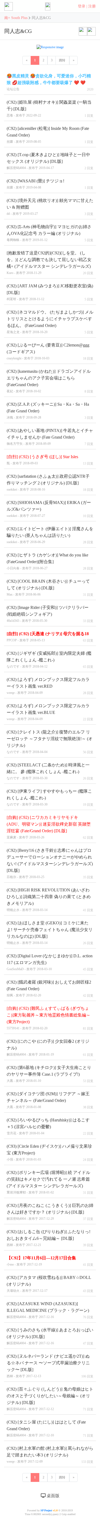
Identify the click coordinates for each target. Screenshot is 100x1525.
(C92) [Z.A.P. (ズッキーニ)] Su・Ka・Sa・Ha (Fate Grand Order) (48, 410)
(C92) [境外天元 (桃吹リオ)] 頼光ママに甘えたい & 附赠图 (50, 207)
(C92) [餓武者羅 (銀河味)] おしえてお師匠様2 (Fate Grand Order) (49, 988)
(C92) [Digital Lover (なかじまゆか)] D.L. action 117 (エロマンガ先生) (50, 962)
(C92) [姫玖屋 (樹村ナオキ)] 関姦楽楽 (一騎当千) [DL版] (49, 108)
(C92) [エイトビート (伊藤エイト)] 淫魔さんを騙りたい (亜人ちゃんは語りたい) (50, 535)
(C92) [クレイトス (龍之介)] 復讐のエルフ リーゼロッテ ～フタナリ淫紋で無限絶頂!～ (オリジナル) (50, 742)
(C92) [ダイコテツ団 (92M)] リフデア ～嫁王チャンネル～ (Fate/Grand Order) (48, 1100)
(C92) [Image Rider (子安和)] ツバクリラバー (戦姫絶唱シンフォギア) (48, 614)
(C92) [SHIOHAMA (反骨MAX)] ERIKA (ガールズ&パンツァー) (49, 509)
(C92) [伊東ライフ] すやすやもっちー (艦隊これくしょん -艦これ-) (49, 797)
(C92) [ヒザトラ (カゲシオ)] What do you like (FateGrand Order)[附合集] (47, 561)
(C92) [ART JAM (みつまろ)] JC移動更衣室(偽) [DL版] (50, 292)
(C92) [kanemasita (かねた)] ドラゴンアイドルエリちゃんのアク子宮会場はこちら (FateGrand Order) (49, 381)
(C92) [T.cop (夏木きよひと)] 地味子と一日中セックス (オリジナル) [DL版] (48, 161)
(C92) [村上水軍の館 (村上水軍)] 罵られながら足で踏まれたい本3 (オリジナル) (50, 1454)
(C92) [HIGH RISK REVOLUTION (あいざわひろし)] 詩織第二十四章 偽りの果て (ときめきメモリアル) (49, 900)
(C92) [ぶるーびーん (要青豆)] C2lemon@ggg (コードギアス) (48, 351)
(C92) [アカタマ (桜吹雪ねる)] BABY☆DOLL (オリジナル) (49, 1284)
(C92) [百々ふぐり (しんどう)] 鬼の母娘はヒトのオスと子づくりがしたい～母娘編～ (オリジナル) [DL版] (50, 1399)
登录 (81, 6)
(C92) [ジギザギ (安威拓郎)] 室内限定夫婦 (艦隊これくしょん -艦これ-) (49, 659)
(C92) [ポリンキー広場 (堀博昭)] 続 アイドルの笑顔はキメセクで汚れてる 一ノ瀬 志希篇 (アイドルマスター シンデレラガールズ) (48, 1182)
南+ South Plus (16, 18)
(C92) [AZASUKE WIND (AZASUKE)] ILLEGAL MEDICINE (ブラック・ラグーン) (48, 1310)
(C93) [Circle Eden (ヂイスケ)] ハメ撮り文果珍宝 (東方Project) (49, 1152)
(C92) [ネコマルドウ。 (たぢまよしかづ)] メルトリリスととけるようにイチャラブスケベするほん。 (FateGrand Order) (50, 322)
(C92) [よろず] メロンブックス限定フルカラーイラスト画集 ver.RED (48, 686)
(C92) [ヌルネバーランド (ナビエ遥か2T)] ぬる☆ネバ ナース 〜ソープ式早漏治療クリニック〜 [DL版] (48, 1366)
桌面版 (52, 1495)
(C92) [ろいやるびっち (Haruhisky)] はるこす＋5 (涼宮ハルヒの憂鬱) (48, 1126)
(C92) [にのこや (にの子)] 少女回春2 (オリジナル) (48, 1047)
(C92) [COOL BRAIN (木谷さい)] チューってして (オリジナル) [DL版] (48, 587)
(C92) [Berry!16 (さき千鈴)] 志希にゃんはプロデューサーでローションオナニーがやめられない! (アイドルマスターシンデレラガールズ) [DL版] (50, 863)
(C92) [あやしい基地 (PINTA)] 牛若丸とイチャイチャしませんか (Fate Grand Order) (50, 437)
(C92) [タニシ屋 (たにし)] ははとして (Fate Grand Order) (46, 1428)
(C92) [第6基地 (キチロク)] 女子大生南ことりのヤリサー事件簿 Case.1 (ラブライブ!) (49, 1074)
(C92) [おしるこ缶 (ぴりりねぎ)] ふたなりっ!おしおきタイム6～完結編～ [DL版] (48, 1238)
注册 (92, 6)
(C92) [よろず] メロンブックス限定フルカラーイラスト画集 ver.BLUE (48, 712)
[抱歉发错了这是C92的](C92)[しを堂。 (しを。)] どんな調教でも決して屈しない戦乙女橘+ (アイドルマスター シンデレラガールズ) (49, 263)
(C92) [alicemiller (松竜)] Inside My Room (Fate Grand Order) (48, 135)
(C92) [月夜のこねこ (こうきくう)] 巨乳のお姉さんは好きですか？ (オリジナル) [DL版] (50, 1212)
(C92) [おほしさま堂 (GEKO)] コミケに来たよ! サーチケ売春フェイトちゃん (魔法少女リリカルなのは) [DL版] (50, 933)
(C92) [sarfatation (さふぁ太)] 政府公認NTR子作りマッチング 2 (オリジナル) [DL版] (48, 482)
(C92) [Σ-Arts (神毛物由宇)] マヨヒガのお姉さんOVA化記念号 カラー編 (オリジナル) (49, 233)
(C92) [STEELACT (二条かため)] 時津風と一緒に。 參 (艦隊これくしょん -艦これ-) (48, 771)
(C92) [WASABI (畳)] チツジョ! (35, 184)
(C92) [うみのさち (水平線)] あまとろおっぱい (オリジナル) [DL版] (50, 1336)
